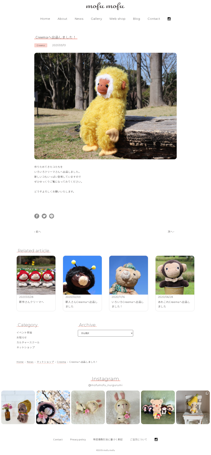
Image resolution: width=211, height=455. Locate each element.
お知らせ (22, 337)
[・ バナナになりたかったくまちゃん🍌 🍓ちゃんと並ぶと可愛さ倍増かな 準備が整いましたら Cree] (193, 407)
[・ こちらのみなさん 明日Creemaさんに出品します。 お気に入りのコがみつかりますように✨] (158, 407)
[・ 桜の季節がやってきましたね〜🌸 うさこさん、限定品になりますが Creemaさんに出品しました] (88, 407)
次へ (170, 231)
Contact (154, 19)
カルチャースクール (28, 342)
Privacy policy (78, 439)
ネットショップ (26, 347)
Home (45, 19)
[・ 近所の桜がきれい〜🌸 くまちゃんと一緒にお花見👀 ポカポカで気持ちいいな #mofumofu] (53, 407)
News (79, 19)
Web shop (117, 19)
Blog (136, 19)
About (62, 19)
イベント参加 (24, 332)
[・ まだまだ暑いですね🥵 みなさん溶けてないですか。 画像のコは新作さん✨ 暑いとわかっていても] (18, 407)
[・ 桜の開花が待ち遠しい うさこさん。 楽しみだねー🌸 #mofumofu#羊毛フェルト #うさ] (123, 407)
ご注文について (138, 439)
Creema (41, 45)
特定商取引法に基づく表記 (108, 439)
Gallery (96, 19)
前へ (38, 231)
